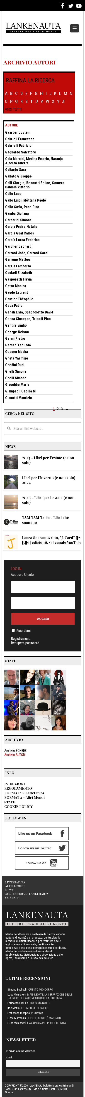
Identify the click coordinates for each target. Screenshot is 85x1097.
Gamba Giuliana (17, 213)
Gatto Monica (15, 286)
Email (9, 1057)
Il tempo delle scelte (35, 1008)
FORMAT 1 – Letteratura (24, 793)
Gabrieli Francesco (19, 139)
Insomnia (37, 1013)
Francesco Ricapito (18, 1013)
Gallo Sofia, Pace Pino (22, 207)
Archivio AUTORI (15, 755)
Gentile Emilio (16, 325)
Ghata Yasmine (16, 358)
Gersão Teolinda (18, 345)
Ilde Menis (13, 1008)
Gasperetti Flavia (18, 279)
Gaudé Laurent (16, 292)
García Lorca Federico (22, 240)
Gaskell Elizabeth (18, 273)
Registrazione (20, 638)
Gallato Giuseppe (18, 176)
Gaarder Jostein (17, 132)
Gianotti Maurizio (18, 398)
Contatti (12, 898)
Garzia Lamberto (18, 266)
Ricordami (23, 631)
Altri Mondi (15, 886)
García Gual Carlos (19, 233)
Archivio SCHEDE (15, 751)
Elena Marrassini (17, 1018)
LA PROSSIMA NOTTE (37, 1003)
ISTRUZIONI (14, 783)
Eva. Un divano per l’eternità (46, 1023)
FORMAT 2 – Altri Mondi (24, 797)
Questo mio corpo (40, 989)
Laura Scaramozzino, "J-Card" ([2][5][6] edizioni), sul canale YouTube (52, 540)
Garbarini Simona (18, 220)
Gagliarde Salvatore (20, 152)
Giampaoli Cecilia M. (20, 391)
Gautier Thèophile (19, 299)
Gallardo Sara (15, 170)
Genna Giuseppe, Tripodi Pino (28, 319)
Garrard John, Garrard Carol (26, 253)
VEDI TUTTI (13, 109)
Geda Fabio (13, 305)
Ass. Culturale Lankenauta (26, 894)
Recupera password (25, 643)
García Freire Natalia (21, 226)
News (9, 890)
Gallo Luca (13, 194)
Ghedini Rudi (14, 365)
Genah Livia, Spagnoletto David (29, 312)
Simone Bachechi (17, 989)
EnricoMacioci (15, 1003)
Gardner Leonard (18, 246)
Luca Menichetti (16, 994)
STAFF (9, 802)
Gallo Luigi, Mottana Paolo (25, 200)
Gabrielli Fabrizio (18, 145)
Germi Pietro (15, 338)
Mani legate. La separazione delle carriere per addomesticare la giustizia (39, 996)
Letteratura (15, 882)
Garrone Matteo (17, 259)
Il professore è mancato (44, 1018)
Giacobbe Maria (17, 384)
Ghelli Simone (16, 371)
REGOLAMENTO (18, 788)
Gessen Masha (16, 352)
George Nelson (17, 332)
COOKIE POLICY (18, 806)
